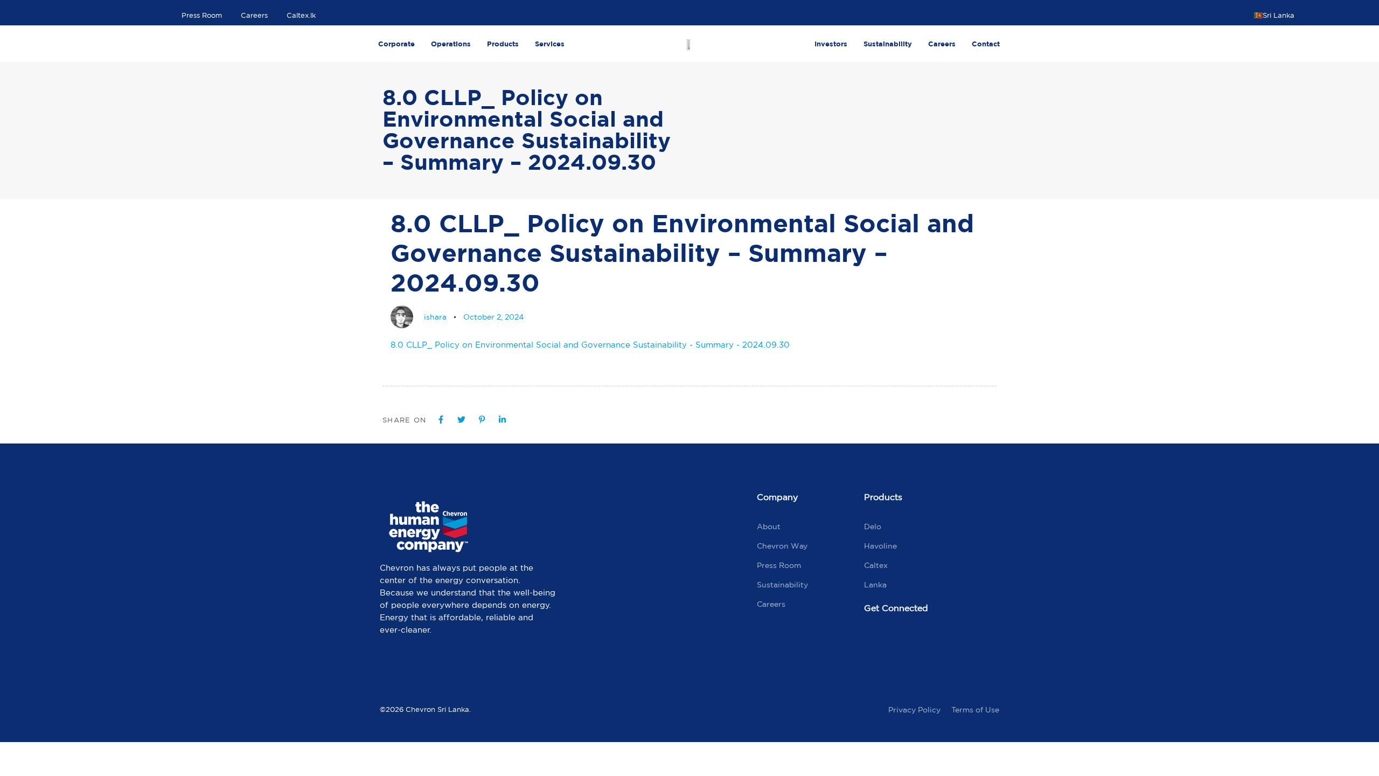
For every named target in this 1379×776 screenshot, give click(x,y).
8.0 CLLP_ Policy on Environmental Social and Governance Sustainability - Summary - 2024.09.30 (590, 344)
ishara (435, 317)
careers (771, 604)
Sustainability (887, 43)
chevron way (782, 546)
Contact (986, 43)
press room (779, 565)
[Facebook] (877, 643)
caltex (876, 565)
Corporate (396, 43)
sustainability (782, 584)
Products (503, 43)
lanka (875, 584)
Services (550, 43)
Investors (830, 43)
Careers (254, 15)
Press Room (202, 15)
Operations (451, 43)
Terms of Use (975, 709)
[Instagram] (923, 643)
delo (872, 526)
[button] (1278, 15)
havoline (880, 546)
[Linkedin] (969, 643)
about (769, 526)
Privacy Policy (914, 709)
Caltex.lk (301, 15)
